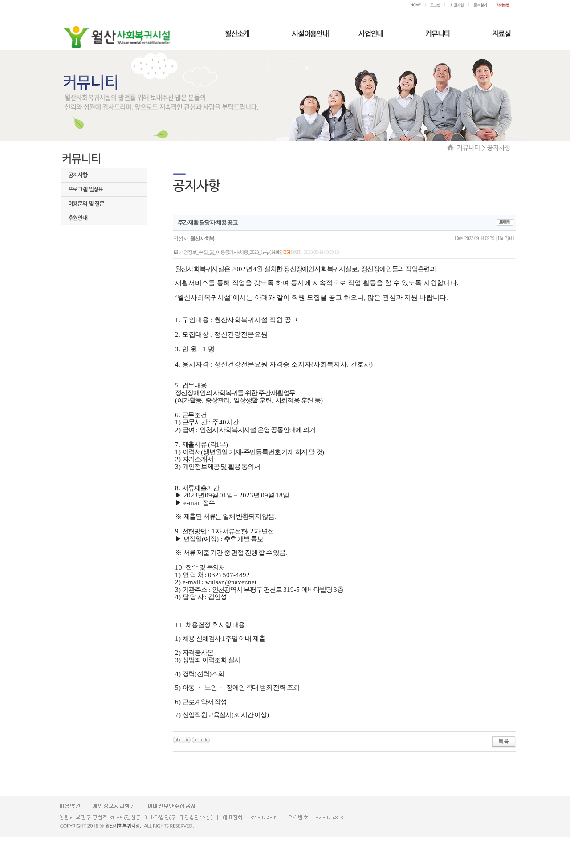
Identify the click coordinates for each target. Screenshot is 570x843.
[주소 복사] (505, 222)
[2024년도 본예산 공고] (182, 739)
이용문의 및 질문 (86, 204)
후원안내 (77, 218)
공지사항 (77, 175)
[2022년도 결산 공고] (201, 739)
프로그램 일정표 (85, 189)
